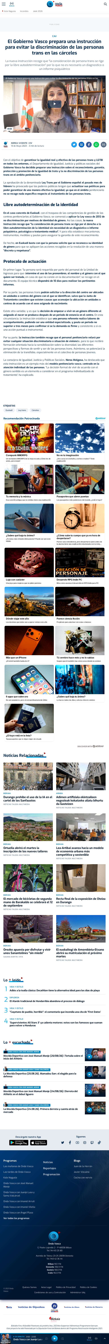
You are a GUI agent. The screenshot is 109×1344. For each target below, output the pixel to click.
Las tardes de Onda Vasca (17, 1171)
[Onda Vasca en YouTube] (77, 1143)
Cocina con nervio (83, 1177)
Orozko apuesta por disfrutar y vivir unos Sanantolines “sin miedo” (27, 951)
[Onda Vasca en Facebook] (70, 1143)
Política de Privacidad (66, 1287)
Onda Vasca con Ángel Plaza (18, 1212)
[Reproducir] (89, 1056)
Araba (59, 793)
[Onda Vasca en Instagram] (85, 1143)
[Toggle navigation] (3, 4)
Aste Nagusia (10, 11)
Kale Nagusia (10, 1177)
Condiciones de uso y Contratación (50, 1292)
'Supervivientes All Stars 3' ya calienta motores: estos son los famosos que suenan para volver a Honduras (56, 1024)
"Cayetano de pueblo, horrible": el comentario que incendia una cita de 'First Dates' (55, 1012)
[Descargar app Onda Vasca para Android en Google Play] (18, 1142)
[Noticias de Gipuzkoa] (31, 1307)
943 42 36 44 (56, 1258)
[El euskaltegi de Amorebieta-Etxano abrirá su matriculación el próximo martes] (81, 929)
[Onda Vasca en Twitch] (92, 1143)
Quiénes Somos (29, 1287)
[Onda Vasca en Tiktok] (99, 1142)
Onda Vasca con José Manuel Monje (18, 1185)
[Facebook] (89, 144)
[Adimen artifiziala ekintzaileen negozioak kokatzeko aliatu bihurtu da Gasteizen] (81, 776)
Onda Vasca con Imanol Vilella (19, 1206)
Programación (51, 1174)
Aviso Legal (46, 1287)
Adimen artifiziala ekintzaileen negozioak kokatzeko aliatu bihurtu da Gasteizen (79, 800)
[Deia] (9, 1307)
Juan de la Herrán (83, 1166)
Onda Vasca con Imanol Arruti (19, 1201)
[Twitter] (74, 144)
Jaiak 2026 (37, 11)
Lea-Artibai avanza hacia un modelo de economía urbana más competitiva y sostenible (80, 851)
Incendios (24, 11)
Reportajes (49, 1168)
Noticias (48, 1162)
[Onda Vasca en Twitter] (62, 1143)
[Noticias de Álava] (72, 1307)
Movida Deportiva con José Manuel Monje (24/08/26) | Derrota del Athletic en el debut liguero (40, 1093)
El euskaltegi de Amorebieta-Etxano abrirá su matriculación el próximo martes (80, 953)
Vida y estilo (16, 987)
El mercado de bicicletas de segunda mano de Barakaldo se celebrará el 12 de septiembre (28, 902)
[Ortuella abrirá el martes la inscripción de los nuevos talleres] (28, 827)
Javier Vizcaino (81, 1171)
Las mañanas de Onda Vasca (18, 1166)
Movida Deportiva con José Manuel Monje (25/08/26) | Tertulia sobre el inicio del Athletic (43, 1057)
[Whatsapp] (96, 144)
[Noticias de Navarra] (94, 1307)
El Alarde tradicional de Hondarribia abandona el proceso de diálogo (47, 1001)
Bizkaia (7, 793)
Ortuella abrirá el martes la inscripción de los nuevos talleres (25, 849)
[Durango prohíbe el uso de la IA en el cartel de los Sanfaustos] (28, 776)
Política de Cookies (88, 1287)
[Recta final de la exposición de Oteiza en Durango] (81, 878)
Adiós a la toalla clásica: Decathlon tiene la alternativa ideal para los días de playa (55, 990)
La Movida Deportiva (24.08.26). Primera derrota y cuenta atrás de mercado (40, 1110)
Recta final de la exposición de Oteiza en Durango (80, 900)
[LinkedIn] (81, 144)
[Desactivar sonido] (96, 1338)
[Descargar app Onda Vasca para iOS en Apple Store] (38, 1142)
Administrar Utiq (77, 1292)
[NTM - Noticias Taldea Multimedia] (54, 1307)
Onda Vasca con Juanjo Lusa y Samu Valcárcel (18, 1194)
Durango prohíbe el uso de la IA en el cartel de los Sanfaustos (27, 798)
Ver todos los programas (16, 1218)
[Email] (103, 144)
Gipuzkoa (14, 997)
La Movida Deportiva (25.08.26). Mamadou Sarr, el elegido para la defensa (39, 1075)
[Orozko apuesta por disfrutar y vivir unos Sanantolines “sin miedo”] (28, 929)
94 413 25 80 (56, 1250)
